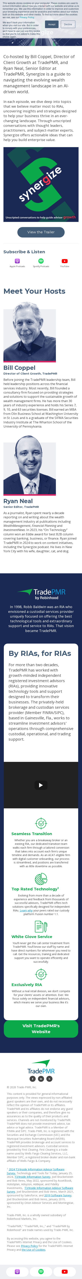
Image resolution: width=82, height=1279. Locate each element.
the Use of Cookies (33, 1249)
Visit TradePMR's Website (41, 1028)
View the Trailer (41, 232)
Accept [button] (51, 24)
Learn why (26, 910)
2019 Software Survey (57, 1195)
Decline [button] (68, 24)
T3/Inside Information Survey (32, 1177)
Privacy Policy (27, 17)
